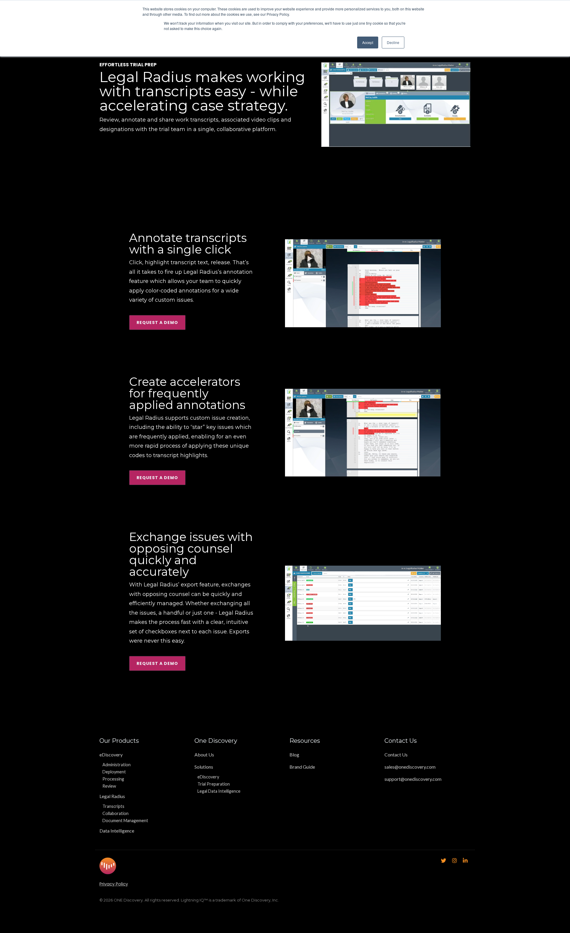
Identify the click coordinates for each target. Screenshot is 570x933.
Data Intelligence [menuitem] (116, 830)
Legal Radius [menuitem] (112, 796)
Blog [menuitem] (294, 754)
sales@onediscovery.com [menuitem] (410, 767)
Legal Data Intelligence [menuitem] (218, 791)
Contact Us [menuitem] (396, 754)
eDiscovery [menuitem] (111, 754)
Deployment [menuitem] (114, 771)
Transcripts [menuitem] (113, 806)
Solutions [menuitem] (203, 767)
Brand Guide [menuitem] (302, 767)
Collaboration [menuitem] (115, 813)
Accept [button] (367, 42)
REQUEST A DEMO (157, 322)
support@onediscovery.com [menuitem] (412, 779)
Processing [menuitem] (113, 778)
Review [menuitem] (109, 786)
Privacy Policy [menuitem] (113, 884)
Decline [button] (393, 42)
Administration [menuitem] (116, 764)
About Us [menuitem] (204, 754)
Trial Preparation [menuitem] (213, 783)
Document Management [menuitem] (125, 820)
